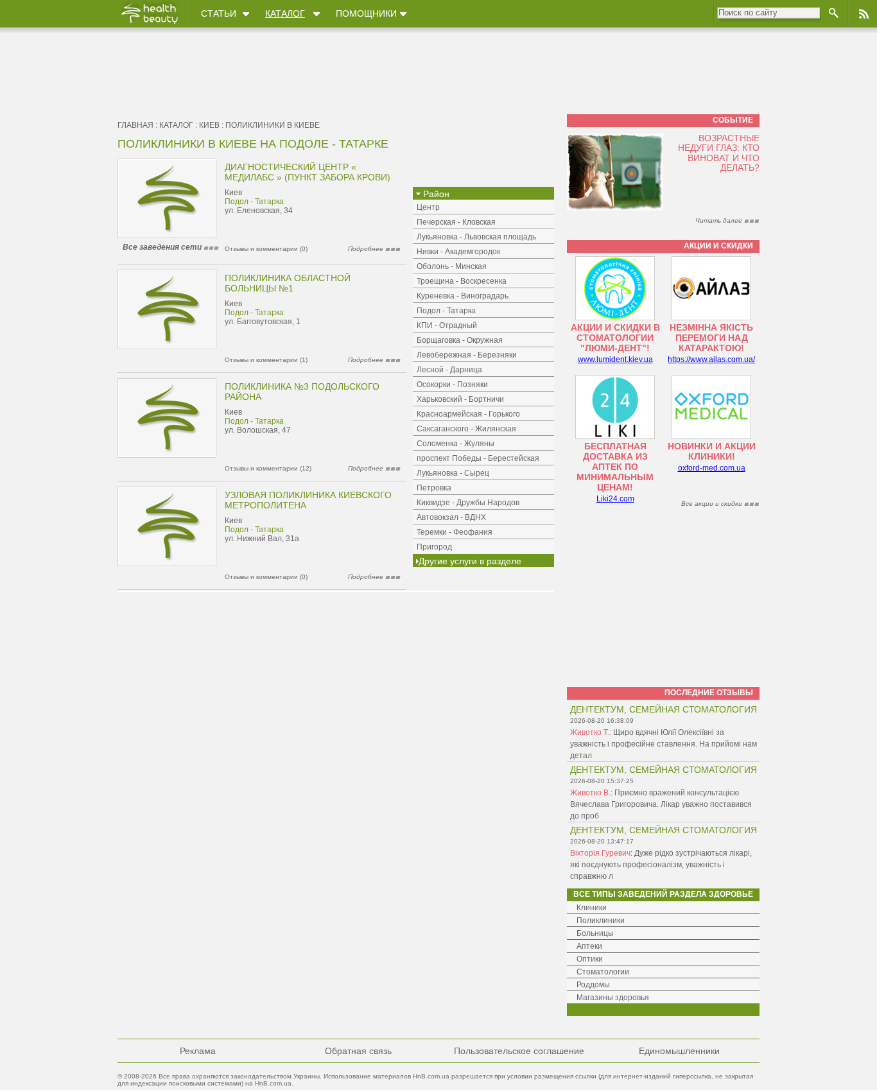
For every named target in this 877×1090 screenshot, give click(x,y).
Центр (428, 207)
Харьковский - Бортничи (460, 399)
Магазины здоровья (613, 997)
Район (435, 194)
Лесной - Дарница (449, 369)
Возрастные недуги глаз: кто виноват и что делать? (719, 153)
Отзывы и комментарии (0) (266, 248)
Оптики (590, 959)
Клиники (592, 907)
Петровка (434, 487)
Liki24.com (615, 498)
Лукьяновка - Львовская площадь (476, 236)
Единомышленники (679, 1051)
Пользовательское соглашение (519, 1051)
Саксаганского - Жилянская (466, 428)
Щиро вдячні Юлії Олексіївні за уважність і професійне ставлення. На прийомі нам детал (663, 744)
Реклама (198, 1051)
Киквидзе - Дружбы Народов (468, 502)
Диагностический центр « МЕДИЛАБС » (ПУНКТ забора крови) (307, 172)
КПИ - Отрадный (447, 325)
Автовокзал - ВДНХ (451, 517)
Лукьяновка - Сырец (453, 473)
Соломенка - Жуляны (455, 443)
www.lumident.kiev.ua (615, 359)
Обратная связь (358, 1051)
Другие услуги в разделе (470, 561)
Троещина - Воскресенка (462, 281)
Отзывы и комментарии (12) (268, 468)
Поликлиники (601, 920)
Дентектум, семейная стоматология (663, 709)
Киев (209, 125)
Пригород (434, 546)
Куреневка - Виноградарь (462, 295)
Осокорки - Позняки (452, 384)
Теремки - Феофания (454, 532)
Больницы (595, 933)
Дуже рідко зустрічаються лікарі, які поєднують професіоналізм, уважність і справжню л (661, 865)
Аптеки (589, 946)
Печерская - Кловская (456, 222)
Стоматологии (603, 971)
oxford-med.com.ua (711, 467)
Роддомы (593, 984)
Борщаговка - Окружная (460, 340)
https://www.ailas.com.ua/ (711, 359)
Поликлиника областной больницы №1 (288, 283)
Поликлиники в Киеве (272, 125)
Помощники (366, 13)
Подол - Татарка (254, 201)
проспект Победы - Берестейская (478, 458)
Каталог (285, 13)
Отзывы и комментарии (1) (266, 359)
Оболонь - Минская (452, 266)
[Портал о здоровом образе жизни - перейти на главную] (148, 23)
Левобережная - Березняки (467, 354)
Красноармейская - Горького (468, 414)
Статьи (218, 13)
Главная (135, 125)
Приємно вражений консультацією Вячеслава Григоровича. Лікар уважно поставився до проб (661, 804)
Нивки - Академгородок (458, 251)
